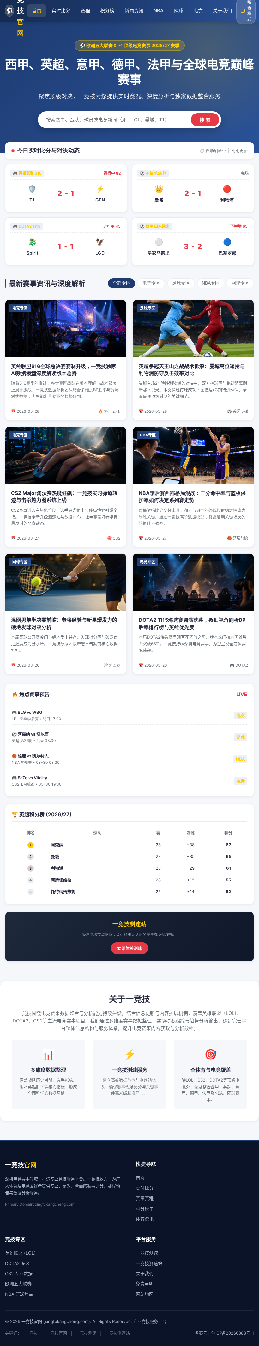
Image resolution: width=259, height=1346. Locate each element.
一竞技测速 (147, 1253)
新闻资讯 (133, 11)
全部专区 (121, 283)
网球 (178, 11)
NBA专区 (211, 283)
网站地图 (145, 1294)
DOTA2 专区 (17, 1263)
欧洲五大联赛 (18, 1283)
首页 (36, 11)
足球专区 (181, 283)
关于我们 (222, 11)
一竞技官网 (56, 1333)
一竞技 (31, 1333)
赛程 (85, 11)
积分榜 (107, 11)
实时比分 (60, 11)
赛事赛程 (145, 1198)
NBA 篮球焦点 (19, 1294)
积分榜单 (145, 1208)
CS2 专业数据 (19, 1273)
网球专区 (240, 283)
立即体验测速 (129, 948)
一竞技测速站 (149, 1263)
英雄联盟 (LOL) (20, 1253)
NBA (159, 11)
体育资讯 (145, 1218)
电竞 (198, 11)
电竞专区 (151, 283)
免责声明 (145, 1283)
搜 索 (205, 120)
